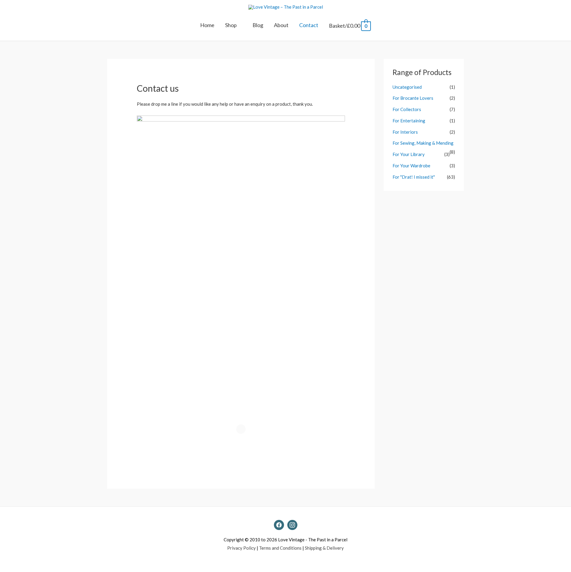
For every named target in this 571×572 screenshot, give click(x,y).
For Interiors (405, 132)
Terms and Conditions (280, 548)
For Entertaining (409, 120)
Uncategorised (407, 87)
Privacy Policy (241, 548)
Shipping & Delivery (324, 548)
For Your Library (409, 154)
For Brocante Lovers (413, 98)
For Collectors (407, 109)
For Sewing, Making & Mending (423, 143)
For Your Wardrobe (411, 165)
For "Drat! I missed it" (414, 177)
